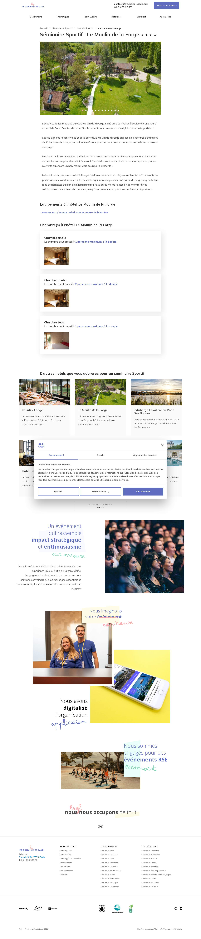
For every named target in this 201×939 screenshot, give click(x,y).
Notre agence (66, 851)
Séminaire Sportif (148, 863)
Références (117, 16)
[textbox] (100, 156)
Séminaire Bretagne (109, 883)
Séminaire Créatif (148, 878)
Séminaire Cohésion (150, 851)
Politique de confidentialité (171, 929)
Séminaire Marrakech (109, 887)
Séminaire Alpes (107, 874)
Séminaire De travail (150, 887)
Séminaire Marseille (109, 867)
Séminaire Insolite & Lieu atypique (156, 874)
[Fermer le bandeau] (162, 445)
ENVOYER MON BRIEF (166, 5)
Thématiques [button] (62, 16)
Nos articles (65, 867)
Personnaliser (99, 491)
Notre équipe (65, 855)
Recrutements (66, 863)
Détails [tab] (100, 455)
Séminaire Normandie (109, 878)
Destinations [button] (36, 16)
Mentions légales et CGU (147, 929)
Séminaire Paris (107, 851)
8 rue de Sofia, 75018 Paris (32, 857)
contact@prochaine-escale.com (131, 3)
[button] (82, 110)
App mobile (165, 16)
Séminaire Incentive (149, 867)
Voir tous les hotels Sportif (100, 506)
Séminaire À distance (150, 855)
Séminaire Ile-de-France (111, 870)
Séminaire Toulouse (109, 855)
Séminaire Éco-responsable (153, 870)
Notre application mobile (70, 859)
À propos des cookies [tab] (144, 455)
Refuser (58, 491)
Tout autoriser (143, 491)
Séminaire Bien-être (150, 883)
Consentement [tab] (56, 455)
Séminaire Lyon (107, 859)
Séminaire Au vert (149, 859)
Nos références (66, 870)
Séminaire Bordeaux (109, 863)
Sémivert (141, 16)
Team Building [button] (90, 16)
